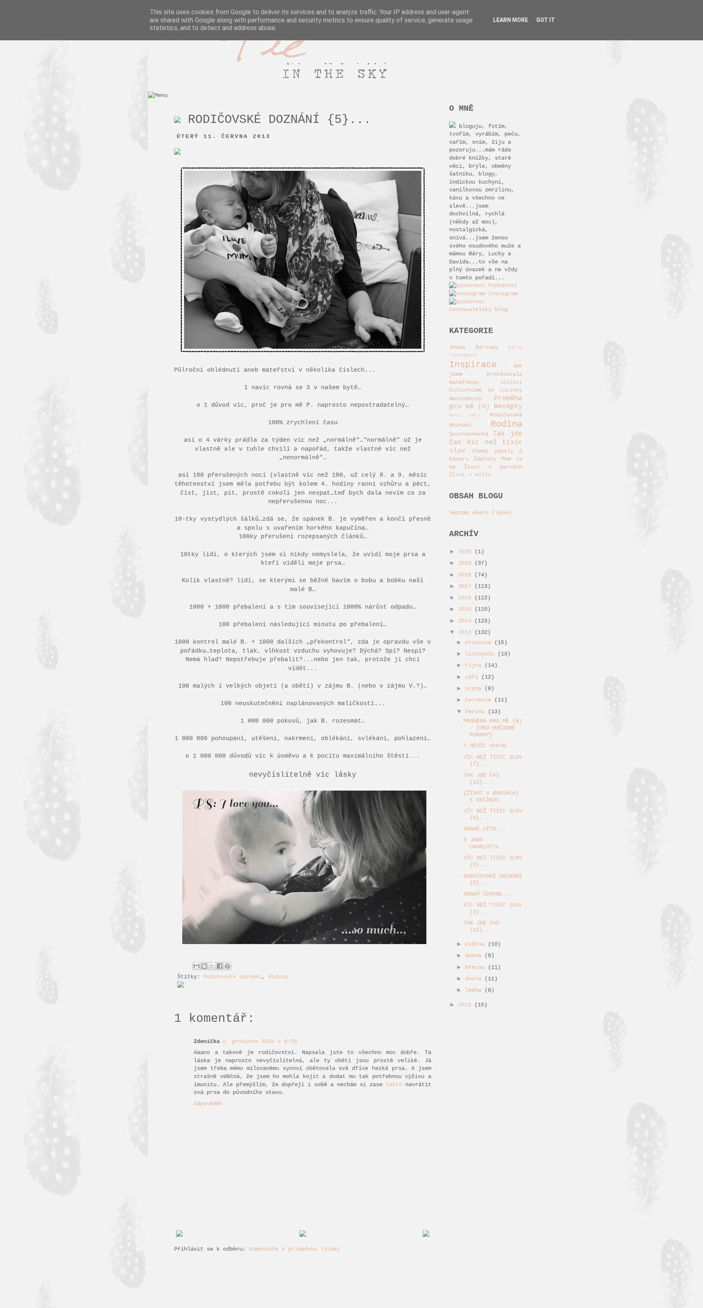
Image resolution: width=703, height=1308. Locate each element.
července (479, 700)
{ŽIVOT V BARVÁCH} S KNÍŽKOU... (491, 796)
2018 (466, 575)
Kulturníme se (471, 390)
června (476, 711)
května (476, 944)
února (475, 978)
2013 (466, 632)
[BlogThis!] (204, 966)
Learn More (510, 20)
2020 (466, 551)
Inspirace (473, 364)
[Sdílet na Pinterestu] (227, 966)
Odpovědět (208, 1103)
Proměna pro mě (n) (485, 402)
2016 (466, 597)
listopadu (481, 654)
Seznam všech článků (480, 512)
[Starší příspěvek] (426, 1235)
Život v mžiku (470, 475)
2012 (466, 1004)
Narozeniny (465, 398)
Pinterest (501, 285)
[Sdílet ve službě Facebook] (220, 966)
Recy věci (465, 415)
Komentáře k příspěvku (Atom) (294, 1249)
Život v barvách (493, 467)
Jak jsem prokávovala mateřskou (485, 373)
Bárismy (487, 347)
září (473, 677)
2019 (466, 563)
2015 (466, 609)
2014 (466, 621)
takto (394, 1084)
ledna (475, 990)
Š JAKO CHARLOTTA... (486, 843)
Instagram (501, 293)
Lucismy (511, 390)
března (476, 967)
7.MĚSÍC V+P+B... (489, 746)
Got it (545, 20)
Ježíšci (511, 383)
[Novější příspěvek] (179, 1235)
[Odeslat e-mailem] (196, 966)
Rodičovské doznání (232, 977)
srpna (475, 688)
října (475, 665)
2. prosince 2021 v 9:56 (259, 1041)
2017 (466, 586)
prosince (479, 642)
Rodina (278, 977)
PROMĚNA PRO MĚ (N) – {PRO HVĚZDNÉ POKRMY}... (492, 728)
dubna (475, 955)
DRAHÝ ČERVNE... (487, 894)
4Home (457, 347)
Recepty (508, 406)
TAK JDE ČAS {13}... (481, 778)
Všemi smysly (492, 451)
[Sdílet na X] (212, 966)
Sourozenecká (468, 434)
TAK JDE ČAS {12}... (481, 926)
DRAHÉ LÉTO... (484, 829)
